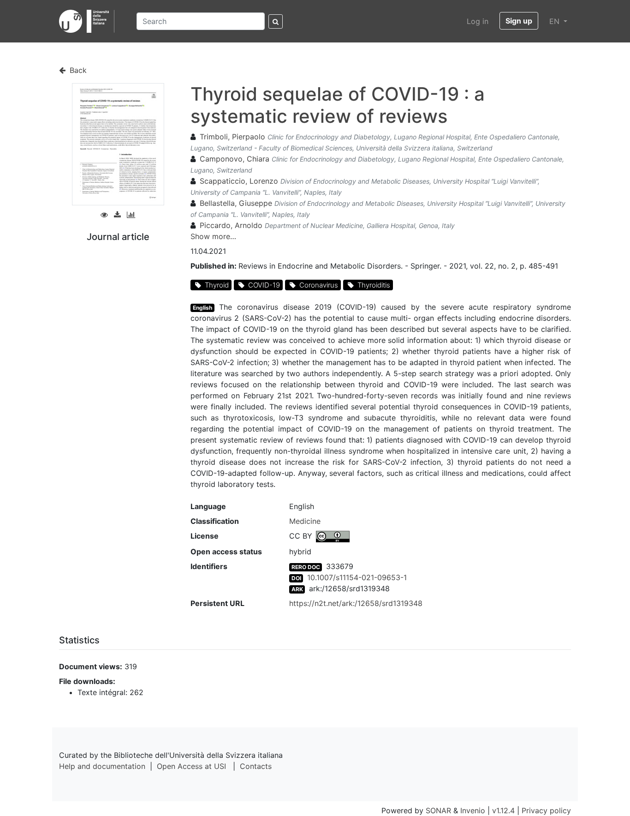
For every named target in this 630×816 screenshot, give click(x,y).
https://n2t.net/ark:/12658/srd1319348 (355, 603)
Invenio (472, 810)
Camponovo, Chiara (234, 158)
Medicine (305, 521)
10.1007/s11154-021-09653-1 (357, 577)
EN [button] (555, 21)
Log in (477, 21)
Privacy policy (546, 810)
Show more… (213, 236)
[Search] (275, 21)
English (202, 307)
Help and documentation (102, 766)
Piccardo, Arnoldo (231, 225)
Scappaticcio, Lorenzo (239, 181)
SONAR (438, 810)
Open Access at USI (191, 766)
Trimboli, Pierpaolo (232, 136)
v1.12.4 (503, 810)
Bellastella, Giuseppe (236, 203)
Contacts (256, 766)
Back (77, 70)
